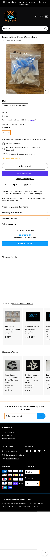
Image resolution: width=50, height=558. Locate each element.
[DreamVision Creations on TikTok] (43, 451)
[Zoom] (46, 90)
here (10, 2)
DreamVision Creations (11, 40)
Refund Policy (7, 436)
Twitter (35, 506)
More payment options (25, 179)
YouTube (26, 506)
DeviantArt (16, 506)
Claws (15, 352)
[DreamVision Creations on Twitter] (39, 451)
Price (4, 112)
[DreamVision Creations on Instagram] (26, 451)
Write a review (25, 243)
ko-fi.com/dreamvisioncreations (12, 552)
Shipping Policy (8, 432)
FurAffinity (6, 506)
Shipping (5, 124)
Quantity (6, 128)
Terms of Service (8, 439)
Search (33, 503)
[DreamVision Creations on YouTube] (35, 451)
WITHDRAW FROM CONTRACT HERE (18, 499)
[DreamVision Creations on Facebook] (30, 451)
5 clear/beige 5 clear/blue (15, 105)
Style (4, 101)
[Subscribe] (41, 416)
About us (42, 503)
